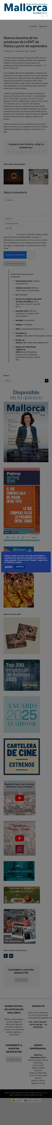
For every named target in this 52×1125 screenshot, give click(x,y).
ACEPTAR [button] (19, 567)
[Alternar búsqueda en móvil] (42, 16)
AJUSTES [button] (8, 567)
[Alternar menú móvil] (47, 16)
